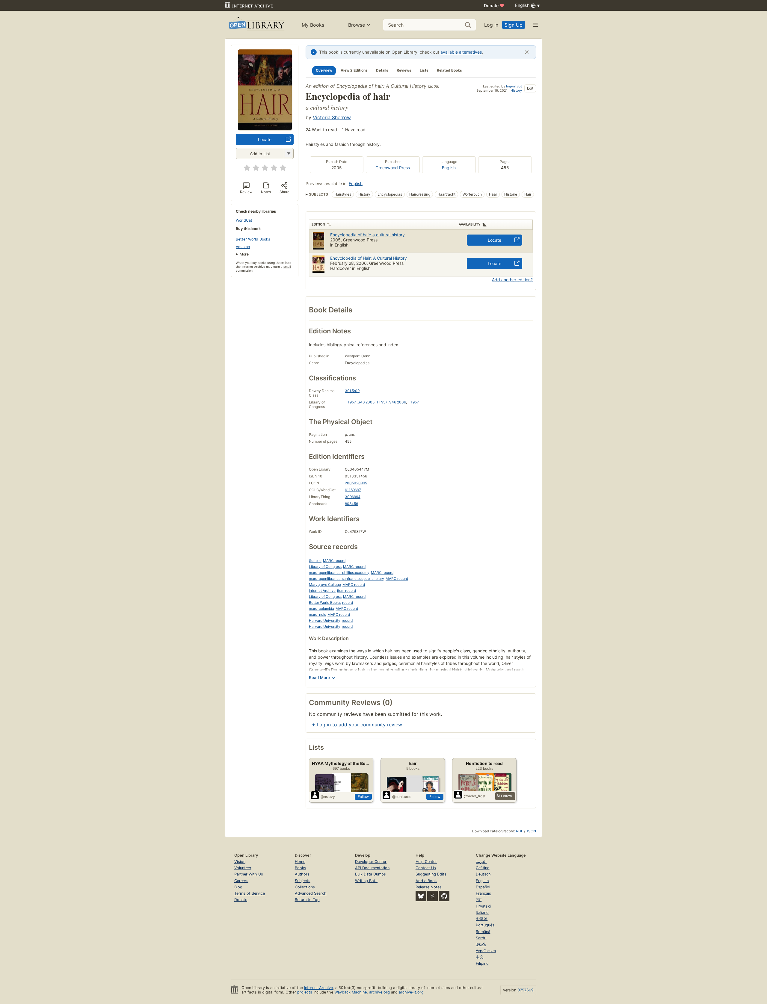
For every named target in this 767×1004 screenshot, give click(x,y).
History (516, 90)
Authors (302, 874)
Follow (363, 796)
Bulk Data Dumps (370, 874)
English (449, 167)
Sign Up (514, 25)
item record (346, 590)
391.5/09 (352, 390)
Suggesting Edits (431, 874)
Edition (318, 224)
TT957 (413, 402)
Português (485, 925)
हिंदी (478, 899)
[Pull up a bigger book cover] (265, 128)
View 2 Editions (354, 70)
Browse (356, 25)
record (347, 602)
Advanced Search (311, 893)
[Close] (527, 52)
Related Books (449, 70)
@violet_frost (474, 796)
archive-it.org (411, 992)
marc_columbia (321, 608)
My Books (313, 25)
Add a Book (426, 880)
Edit (530, 88)
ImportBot (514, 86)
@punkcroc (401, 796)
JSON (531, 831)
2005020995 (356, 483)
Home (300, 861)
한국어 (481, 919)
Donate (494, 5)
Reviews (404, 70)
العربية (481, 861)
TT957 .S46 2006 (391, 402)
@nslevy (328, 796)
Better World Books (253, 239)
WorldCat (244, 220)
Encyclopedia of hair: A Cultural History (381, 86)
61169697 (353, 490)
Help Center (426, 861)
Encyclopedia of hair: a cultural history (367, 234)
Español (483, 887)
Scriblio (315, 560)
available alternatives (461, 52)
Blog (238, 887)
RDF (519, 831)
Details (382, 70)
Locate (264, 139)
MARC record (334, 560)
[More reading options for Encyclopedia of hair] (288, 153)
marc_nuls (317, 614)
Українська (486, 951)
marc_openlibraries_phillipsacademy (339, 572)
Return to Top (307, 899)
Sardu (481, 938)
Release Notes (429, 887)
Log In (491, 25)
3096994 (352, 497)
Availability (470, 224)
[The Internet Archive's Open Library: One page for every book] (256, 24)
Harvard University (324, 620)
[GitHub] (444, 896)
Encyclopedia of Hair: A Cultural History (368, 258)
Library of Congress (325, 566)
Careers (241, 880)
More (244, 254)
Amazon (243, 246)
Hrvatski (483, 906)
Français (483, 893)
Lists (424, 70)
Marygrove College (325, 584)
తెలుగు (481, 944)
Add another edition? (512, 279)
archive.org (379, 992)
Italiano (482, 912)
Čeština (482, 868)
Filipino (482, 963)
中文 (480, 957)
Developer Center (370, 861)
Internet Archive (322, 590)
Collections (305, 887)
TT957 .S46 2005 (360, 402)
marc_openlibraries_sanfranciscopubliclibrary (346, 578)
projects (304, 992)
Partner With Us (248, 874)
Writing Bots (366, 880)
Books (300, 868)
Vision (239, 861)
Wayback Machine (350, 992)
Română (483, 931)
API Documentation (372, 868)
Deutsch (483, 874)
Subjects (302, 880)
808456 (351, 503)
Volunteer (242, 868)
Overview (324, 70)
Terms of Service (249, 893)
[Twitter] (432, 896)
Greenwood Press (392, 167)
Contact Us (426, 868)
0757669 (525, 990)
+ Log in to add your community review (357, 725)
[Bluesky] (421, 896)
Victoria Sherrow (332, 117)
